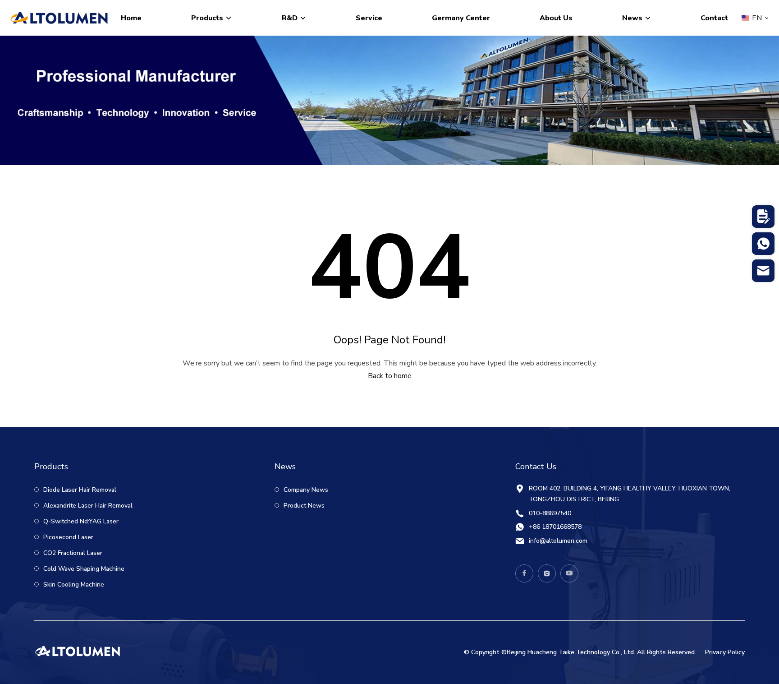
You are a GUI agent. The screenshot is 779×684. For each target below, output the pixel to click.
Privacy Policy (725, 652)
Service (369, 18)
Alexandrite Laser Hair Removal (87, 505)
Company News (305, 489)
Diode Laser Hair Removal (78, 489)
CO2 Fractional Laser (71, 553)
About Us (556, 18)
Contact (714, 18)
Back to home (390, 376)
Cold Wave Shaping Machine (82, 568)
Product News (303, 505)
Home (131, 18)
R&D (290, 18)
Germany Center (461, 18)
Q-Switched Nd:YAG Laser (80, 521)
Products (207, 18)
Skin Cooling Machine (72, 584)
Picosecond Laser (67, 537)
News (632, 18)
